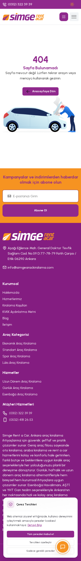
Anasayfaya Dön (43, 91)
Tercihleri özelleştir (40, 542)
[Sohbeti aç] (63, 547)
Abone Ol (40, 210)
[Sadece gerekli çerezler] (71, 504)
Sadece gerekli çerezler (40, 550)
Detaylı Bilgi (35, 525)
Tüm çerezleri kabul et (40, 534)
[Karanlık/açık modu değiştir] (72, 4)
